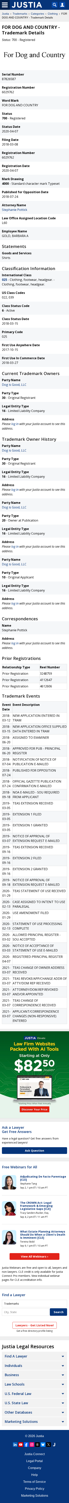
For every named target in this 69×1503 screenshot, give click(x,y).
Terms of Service (34, 1481)
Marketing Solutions (21, 1421)
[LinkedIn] (15, 1444)
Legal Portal (34, 1461)
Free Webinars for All (19, 1167)
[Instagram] (32, 1444)
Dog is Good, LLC (14, 385)
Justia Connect (34, 1454)
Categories (37, 13)
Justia (5, 13)
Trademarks (20, 13)
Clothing (53, 13)
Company (34, 1468)
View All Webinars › (34, 1256)
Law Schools (15, 1384)
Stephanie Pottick (14, 210)
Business (12, 1374)
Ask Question (34, 1150)
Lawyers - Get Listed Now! (35, 1325)
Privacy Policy (34, 1488)
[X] (48, 1444)
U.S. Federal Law (18, 1393)
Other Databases (18, 1412)
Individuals (13, 1365)
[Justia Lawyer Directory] (54, 1444)
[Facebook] (26, 1444)
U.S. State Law (16, 1403)
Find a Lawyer (13, 1295)
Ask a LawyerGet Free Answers (17, 1129)
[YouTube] (20, 1444)
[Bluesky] (43, 1444)
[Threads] (37, 1444)
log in (15, 424)
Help (34, 1474)
